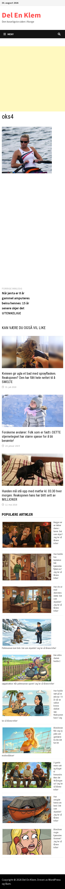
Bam (8, 883)
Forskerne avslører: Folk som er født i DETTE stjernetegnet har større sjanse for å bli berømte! (31, 436)
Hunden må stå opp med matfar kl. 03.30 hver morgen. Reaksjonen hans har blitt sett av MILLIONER (32, 495)
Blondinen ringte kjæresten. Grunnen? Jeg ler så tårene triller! (58, 838)
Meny (11, 34)
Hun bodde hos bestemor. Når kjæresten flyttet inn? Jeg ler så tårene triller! (58, 566)
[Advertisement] (32, 78)
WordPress (54, 879)
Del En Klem (21, 15)
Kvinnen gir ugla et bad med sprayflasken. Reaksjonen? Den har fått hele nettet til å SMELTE (29, 377)
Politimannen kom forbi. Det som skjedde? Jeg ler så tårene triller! (29, 648)
